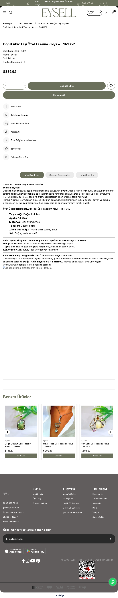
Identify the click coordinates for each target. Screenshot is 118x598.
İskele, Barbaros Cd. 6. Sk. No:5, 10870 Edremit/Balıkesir (14, 517)
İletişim (95, 512)
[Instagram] (28, 561)
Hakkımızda (97, 494)
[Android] (35, 551)
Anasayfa (96, 503)
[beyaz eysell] (8, 493)
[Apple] (13, 551)
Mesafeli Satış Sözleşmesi (69, 496)
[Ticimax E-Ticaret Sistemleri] (59, 595)
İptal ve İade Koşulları (72, 512)
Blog (94, 508)
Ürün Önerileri (87, 175)
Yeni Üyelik (38, 494)
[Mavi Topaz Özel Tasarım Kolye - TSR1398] (59, 421)
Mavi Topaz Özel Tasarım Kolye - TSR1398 (59, 445)
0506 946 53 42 (10, 503)
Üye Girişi (37, 498)
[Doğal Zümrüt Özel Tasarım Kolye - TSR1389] (21, 421)
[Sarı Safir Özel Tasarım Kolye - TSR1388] (97, 421)
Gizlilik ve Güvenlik (71, 508)
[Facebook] (23, 561)
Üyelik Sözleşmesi (71, 503)
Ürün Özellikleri (32, 175)
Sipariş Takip (98, 517)
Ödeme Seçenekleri (59, 175)
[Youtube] (32, 561)
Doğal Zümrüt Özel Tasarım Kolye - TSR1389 (18, 445)
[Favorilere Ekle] (111, 86)
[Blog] (30, 3)
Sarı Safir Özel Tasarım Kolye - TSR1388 (96, 445)
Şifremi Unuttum (40, 503)
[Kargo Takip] (13, 3)
